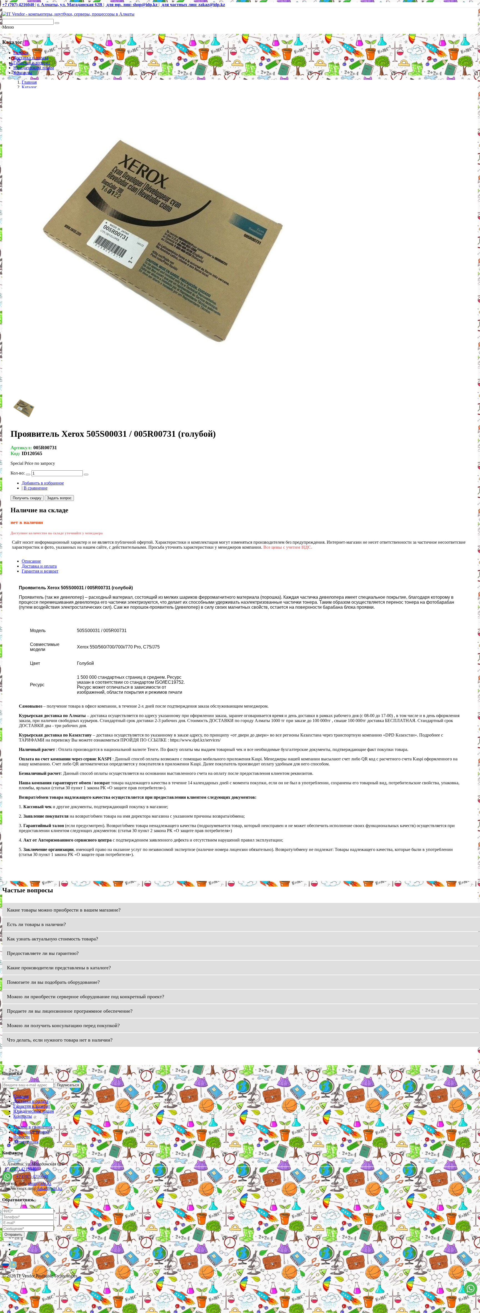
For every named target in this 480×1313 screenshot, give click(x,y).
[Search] (57, 23)
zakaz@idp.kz (49, 1188)
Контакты (22, 72)
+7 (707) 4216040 (20, 1169)
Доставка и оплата (30, 57)
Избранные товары (31, 1132)
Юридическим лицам (33, 67)
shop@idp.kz (39, 1183)
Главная (20, 52)
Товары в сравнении (32, 1127)
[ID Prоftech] (68, 14)
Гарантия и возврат (31, 62)
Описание (31, 561)
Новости (21, 1137)
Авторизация (25, 1142)
